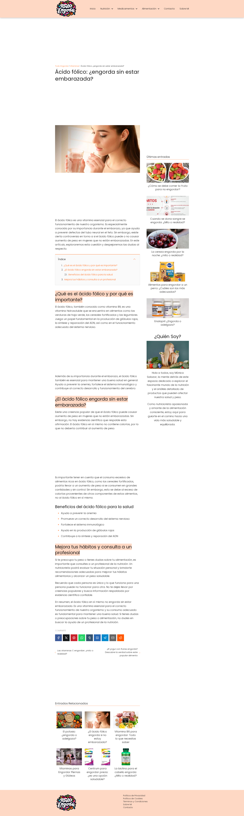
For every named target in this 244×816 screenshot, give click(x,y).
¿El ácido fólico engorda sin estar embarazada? (90, 269)
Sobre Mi (184, 8)
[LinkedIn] (97, 637)
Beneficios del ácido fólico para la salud (90, 274)
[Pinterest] (74, 637)
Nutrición (105, 8)
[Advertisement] (122, 41)
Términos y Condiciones (135, 801)
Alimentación (149, 8)
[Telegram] (105, 637)
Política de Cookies (133, 798)
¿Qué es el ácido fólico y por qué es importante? (90, 265)
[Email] (112, 637)
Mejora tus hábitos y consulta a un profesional (90, 279)
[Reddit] (120, 637)
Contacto (169, 8)
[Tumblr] (89, 637)
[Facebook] (58, 637)
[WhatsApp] (81, 637)
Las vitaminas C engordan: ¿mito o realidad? (75, 652)
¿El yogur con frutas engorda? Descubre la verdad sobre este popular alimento (121, 652)
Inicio (93, 8)
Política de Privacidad (134, 795)
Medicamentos (126, 8)
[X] (66, 637)
